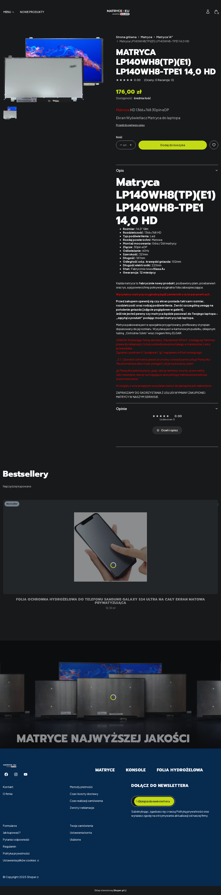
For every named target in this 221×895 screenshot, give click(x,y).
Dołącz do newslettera (154, 801)
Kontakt (8, 787)
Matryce (146, 37)
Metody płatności (81, 787)
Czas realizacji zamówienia (86, 801)
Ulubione (75, 839)
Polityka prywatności (16, 853)
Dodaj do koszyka (172, 145)
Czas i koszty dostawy (84, 794)
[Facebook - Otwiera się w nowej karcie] (6, 774)
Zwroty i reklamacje (82, 807)
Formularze (10, 825)
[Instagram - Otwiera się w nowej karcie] (15, 774)
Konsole (136, 770)
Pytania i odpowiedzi (16, 839)
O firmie (8, 794)
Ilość (119, 137)
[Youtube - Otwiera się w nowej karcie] (25, 774)
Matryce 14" (164, 37)
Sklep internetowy (109, 890)
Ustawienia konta (81, 832)
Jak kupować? (12, 832)
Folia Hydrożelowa (180, 770)
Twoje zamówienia (81, 825)
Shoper (31, 877)
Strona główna (126, 37)
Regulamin (9, 846)
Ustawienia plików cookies (20, 860)
